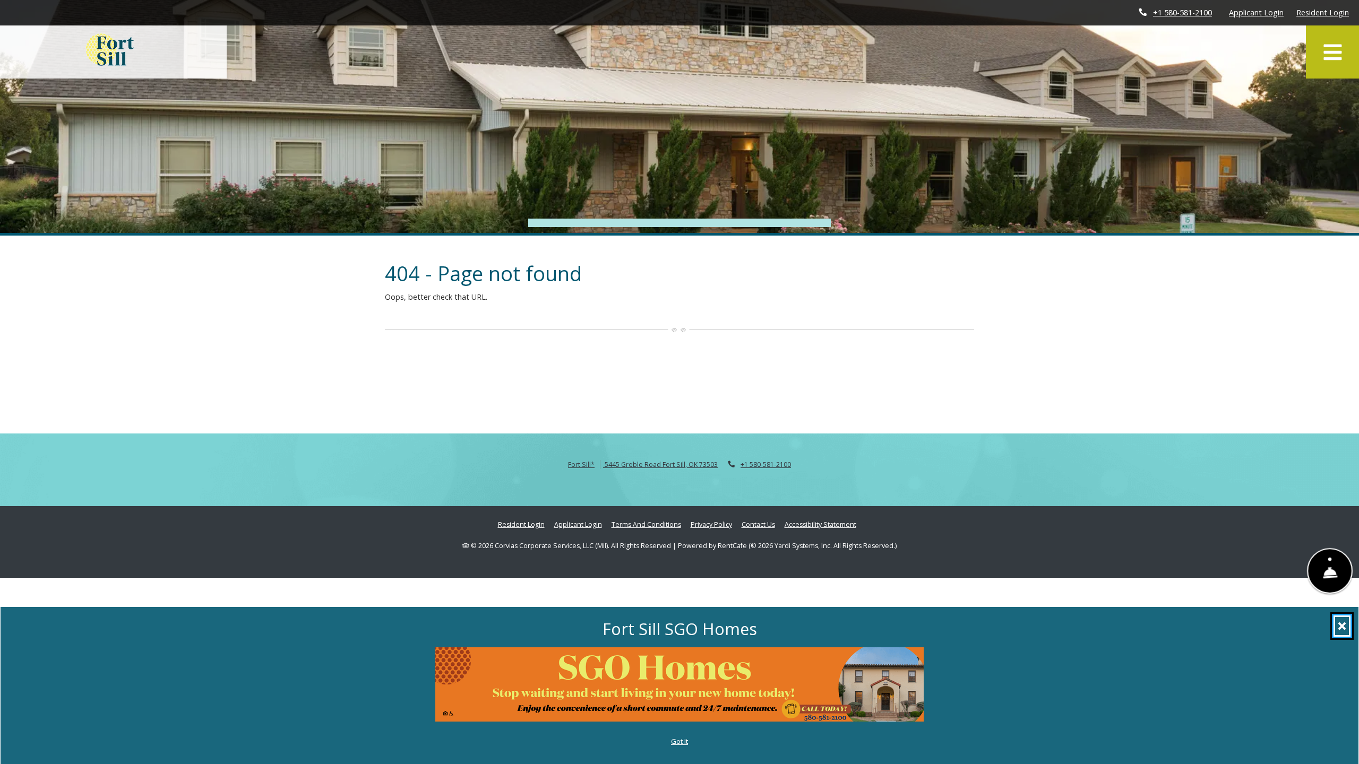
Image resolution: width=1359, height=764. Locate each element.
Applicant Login (1256, 12)
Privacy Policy (711, 524)
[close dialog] (1342, 626)
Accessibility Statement (820, 524)
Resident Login (1322, 12)
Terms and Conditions (646, 524)
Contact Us (758, 524)
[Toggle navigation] (1332, 52)
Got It (679, 741)
